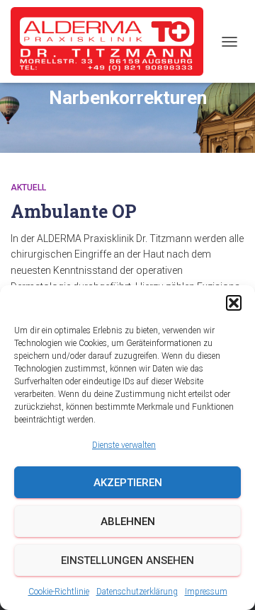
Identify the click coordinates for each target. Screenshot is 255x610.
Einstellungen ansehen (127, 560)
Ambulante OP (74, 211)
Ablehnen (128, 521)
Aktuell (28, 187)
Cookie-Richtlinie (58, 592)
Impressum (206, 592)
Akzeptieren (128, 482)
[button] (234, 303)
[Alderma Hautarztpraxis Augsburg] (112, 41)
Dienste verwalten (124, 445)
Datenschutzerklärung (137, 592)
